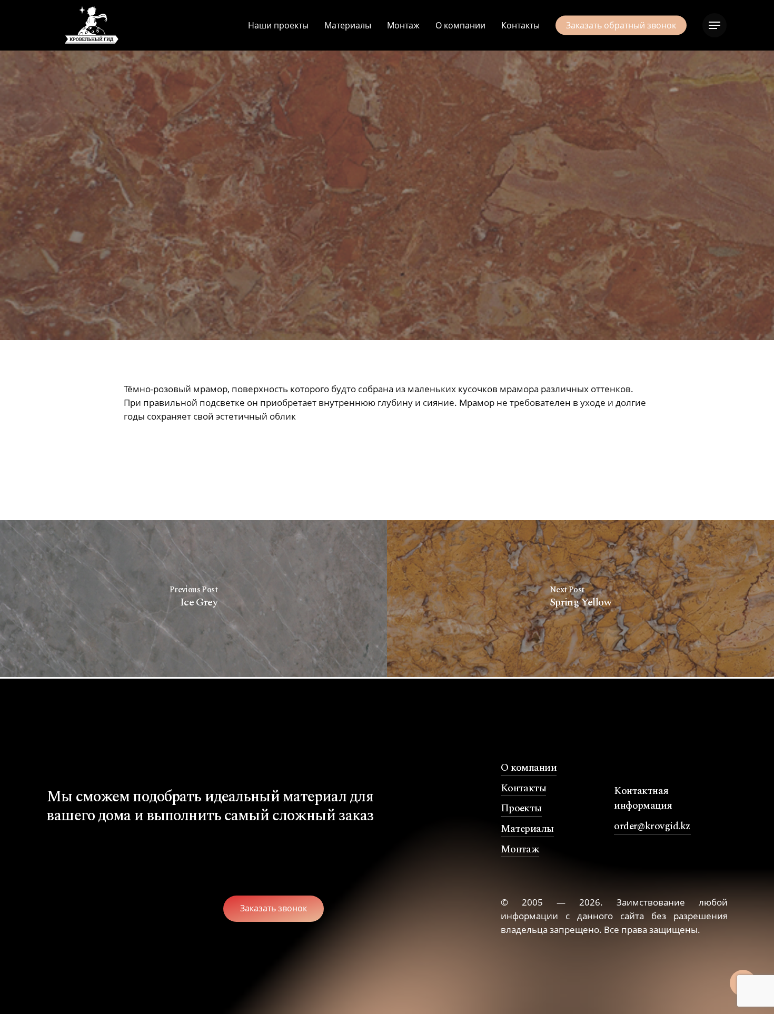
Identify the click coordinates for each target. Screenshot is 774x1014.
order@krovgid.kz (652, 826)
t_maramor (386, 244)
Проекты (521, 808)
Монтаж (520, 849)
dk (280, 301)
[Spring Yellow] (580, 599)
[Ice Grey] (193, 599)
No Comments (405, 301)
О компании (529, 768)
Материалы (527, 829)
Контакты (524, 788)
